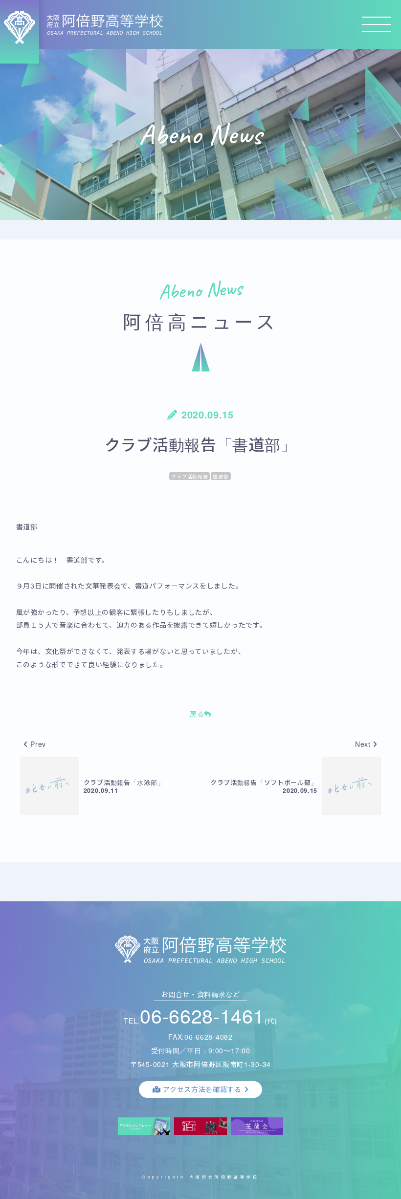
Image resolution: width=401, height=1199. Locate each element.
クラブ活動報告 (189, 476)
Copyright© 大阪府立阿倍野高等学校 (200, 1176)
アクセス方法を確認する (202, 1089)
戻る (197, 714)
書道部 (220, 476)
